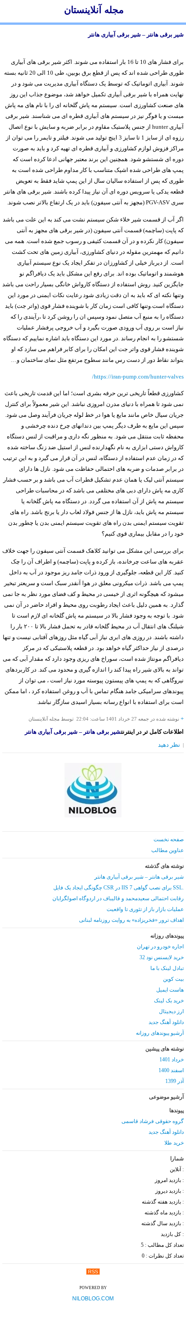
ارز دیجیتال (171, 1011)
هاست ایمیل (170, 990)
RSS (93, 1271)
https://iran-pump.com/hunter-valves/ (138, 376)
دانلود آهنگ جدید (166, 1022)
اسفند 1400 (171, 1070)
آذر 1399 (174, 1081)
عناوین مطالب (167, 850)
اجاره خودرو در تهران (160, 946)
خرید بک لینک (169, 1000)
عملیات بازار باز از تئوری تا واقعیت (145, 909)
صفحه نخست (168, 839)
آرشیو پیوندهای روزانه (160, 1033)
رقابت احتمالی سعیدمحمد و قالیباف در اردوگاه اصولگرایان (118, 898)
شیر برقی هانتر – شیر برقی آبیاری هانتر (136, 34)
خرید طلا (174, 1143)
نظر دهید (169, 744)
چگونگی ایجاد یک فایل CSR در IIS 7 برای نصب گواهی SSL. (118, 887)
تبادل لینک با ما (167, 968)
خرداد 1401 (171, 1059)
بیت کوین (173, 979)
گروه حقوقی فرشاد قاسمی (152, 1121)
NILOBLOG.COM (93, 1298)
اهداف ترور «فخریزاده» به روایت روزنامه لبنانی (131, 920)
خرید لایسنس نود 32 (162, 957)
